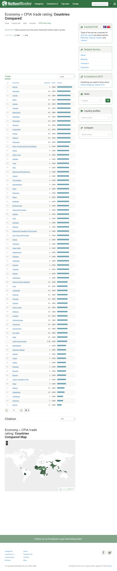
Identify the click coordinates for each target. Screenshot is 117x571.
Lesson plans (9, 557)
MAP (18, 35)
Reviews (8, 560)
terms (109, 566)
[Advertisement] (40, 54)
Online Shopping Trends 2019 (93, 85)
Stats (25, 23)
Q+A (26, 35)
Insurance (85, 63)
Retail (83, 55)
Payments (85, 67)
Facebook (103, 552)
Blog (25, 560)
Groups (76, 4)
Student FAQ (27, 554)
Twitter (109, 552)
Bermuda (84, 37)
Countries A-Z (10, 554)
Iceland (84, 40)
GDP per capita (87, 35)
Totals (8, 76)
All (108, 100)
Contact (26, 557)
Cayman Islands (95, 37)
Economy (32, 23)
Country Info (16, 23)
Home (7, 23)
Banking (84, 59)
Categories (39, 4)
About (25, 551)
